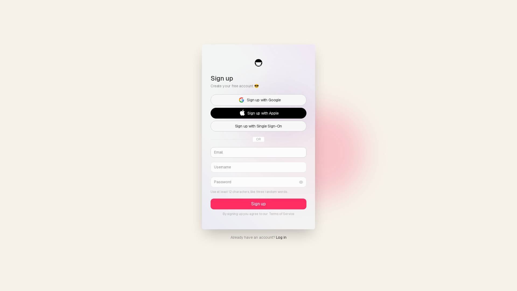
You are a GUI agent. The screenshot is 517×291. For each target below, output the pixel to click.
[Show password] (301, 182)
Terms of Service (281, 214)
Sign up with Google (264, 99)
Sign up (258, 204)
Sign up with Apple (262, 112)
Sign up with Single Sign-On (258, 125)
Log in (281, 237)
